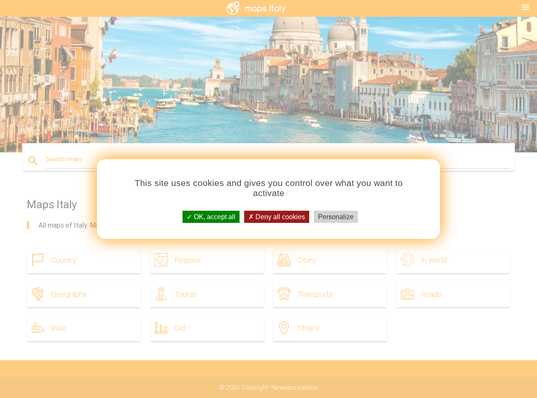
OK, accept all (213, 216)
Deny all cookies (279, 216)
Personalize (336, 216)
